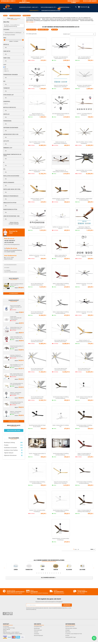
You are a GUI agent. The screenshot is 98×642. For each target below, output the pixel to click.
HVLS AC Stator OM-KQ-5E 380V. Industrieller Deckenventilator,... (37, 369)
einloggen (67, 630)
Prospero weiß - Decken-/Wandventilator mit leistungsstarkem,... (15, 318)
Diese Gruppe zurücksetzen (9, 34)
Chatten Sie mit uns (11, 248)
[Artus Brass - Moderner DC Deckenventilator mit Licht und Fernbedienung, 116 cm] (6, 357)
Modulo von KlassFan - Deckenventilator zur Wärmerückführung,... (84, 199)
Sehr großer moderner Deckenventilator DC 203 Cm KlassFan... (37, 86)
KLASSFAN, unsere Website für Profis (73, 633)
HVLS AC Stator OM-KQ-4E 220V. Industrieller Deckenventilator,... (37, 312)
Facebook (4, 613)
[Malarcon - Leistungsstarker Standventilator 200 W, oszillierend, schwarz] (6, 413)
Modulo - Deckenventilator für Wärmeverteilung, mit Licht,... (61, 256)
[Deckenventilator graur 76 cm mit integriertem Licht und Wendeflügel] (6, 329)
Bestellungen (37, 628)
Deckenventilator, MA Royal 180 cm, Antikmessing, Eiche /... (16, 402)
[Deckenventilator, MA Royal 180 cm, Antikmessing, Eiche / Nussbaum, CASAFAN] (6, 404)
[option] (15, 567)
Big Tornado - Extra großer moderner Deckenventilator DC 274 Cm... (61, 57)
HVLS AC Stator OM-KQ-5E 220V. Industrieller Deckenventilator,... (60, 341)
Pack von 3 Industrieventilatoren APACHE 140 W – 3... (16, 284)
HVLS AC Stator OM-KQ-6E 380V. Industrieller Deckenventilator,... (60, 369)
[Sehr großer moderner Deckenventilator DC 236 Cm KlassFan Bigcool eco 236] (61, 103)
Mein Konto (68, 631)
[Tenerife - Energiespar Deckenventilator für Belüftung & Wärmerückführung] (37, 443)
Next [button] (93, 567)
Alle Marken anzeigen (48, 578)
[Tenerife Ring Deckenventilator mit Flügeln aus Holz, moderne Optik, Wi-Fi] (37, 414)
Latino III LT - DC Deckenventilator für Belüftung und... (84, 114)
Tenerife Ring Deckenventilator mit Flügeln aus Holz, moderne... (37, 426)
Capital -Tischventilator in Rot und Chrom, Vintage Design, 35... (16, 337)
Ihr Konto (37, 624)
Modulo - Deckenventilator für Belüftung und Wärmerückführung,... (61, 284)
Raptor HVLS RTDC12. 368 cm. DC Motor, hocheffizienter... (84, 142)
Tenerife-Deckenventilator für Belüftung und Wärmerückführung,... (61, 397)
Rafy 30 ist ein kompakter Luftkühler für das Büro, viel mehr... (16, 307)
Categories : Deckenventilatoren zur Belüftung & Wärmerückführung (12, 25)
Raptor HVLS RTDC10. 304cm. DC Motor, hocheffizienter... (37, 142)
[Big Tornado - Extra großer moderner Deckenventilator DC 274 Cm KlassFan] (61, 46)
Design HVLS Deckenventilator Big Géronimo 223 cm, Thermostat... (61, 86)
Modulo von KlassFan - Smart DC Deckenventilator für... (37, 199)
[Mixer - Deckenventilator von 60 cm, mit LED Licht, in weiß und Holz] (6, 375)
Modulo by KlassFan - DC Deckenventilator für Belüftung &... (60, 539)
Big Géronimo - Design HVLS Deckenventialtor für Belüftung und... (84, 227)
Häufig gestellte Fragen (70, 637)
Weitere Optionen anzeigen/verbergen (14, 223)
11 (78, 549)
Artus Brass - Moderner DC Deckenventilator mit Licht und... (16, 356)
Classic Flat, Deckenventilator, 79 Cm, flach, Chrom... (16, 346)
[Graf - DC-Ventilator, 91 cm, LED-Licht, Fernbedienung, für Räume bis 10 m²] (6, 366)
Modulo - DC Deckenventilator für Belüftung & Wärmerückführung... (84, 454)
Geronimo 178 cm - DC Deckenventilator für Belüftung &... (37, 511)
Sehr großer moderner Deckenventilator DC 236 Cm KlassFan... (60, 114)
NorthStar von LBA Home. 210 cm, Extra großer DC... (61, 227)
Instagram (11, 613)
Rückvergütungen (38, 630)
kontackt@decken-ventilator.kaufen (14, 633)
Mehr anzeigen (30, 22)
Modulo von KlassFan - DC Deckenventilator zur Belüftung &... (61, 142)
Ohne (7, 71)
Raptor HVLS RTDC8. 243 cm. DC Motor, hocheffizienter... (84, 171)
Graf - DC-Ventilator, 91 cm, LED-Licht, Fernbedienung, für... (16, 365)
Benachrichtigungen (38, 635)
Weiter (93, 549)
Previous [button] (4, 567)
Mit (6, 69)
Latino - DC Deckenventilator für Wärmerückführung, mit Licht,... (84, 57)
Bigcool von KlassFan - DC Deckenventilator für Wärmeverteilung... (37, 114)
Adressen (36, 631)
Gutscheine (36, 633)
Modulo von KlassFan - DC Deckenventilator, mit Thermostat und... (84, 341)
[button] (34, 10)
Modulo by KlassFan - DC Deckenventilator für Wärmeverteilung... (60, 199)
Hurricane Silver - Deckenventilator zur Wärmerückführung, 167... (37, 227)
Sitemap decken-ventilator (71, 628)
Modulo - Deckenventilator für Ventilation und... (61, 426)
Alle (5, 67)
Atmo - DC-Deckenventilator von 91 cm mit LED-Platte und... (16, 384)
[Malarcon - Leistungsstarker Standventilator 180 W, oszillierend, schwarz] (6, 394)
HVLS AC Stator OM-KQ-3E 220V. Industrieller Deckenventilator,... (37, 284)
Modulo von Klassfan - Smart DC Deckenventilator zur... (37, 57)
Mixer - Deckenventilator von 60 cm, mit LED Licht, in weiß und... (16, 374)
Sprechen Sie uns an (69, 626)
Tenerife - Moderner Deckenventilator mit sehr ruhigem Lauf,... (84, 397)
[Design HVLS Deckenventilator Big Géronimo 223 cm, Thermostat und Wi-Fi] (61, 74)
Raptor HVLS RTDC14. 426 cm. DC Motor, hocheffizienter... (37, 171)
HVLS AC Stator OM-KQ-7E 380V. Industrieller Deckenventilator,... (37, 397)
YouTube (7, 613)
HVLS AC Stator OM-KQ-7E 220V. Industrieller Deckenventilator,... (84, 369)
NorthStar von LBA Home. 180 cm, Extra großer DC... (84, 312)
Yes (6, 103)
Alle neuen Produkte (13, 293)
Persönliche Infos (38, 626)
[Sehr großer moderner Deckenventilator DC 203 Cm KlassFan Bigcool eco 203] (37, 74)
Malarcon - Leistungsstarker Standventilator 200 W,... (15, 412)
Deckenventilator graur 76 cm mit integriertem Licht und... (16, 328)
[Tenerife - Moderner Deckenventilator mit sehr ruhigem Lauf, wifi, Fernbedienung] (84, 386)
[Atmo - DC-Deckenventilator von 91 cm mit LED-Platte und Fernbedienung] (6, 385)
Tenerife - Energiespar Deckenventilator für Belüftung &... (37, 454)
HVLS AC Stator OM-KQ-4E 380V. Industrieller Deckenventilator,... (37, 341)
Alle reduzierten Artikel (14, 421)
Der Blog (67, 635)
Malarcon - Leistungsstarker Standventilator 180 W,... (15, 393)
